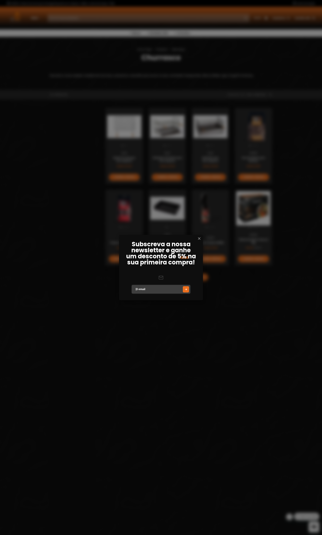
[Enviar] (186, 289)
